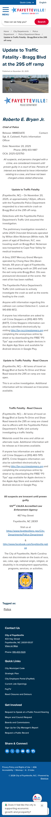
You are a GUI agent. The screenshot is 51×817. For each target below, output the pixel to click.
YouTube (23, 751)
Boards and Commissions (17, 722)
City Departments (21, 31)
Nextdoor (33, 751)
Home (6, 31)
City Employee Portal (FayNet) (20, 678)
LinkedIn (28, 751)
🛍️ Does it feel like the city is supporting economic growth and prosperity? (20, 808)
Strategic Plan (12, 673)
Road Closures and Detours (18, 694)
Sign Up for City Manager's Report (21, 727)
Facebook (7, 751)
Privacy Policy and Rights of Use (16, 767)
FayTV (8, 689)
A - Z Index (29, 770)
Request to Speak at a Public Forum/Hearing (27, 712)
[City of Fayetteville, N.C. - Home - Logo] (28, 10)
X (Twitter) (12, 751)
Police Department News (29, 34)
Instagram (17, 751)
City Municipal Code (15, 668)
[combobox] (43, 2)
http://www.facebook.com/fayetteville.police (25, 545)
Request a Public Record (17, 732)
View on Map (11, 646)
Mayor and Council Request (18, 717)
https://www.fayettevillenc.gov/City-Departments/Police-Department (25, 532)
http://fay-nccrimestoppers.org (27, 330)
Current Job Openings (16, 683)
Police (7, 609)
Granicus (44, 778)
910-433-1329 (19, 652)
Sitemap (19, 770)
